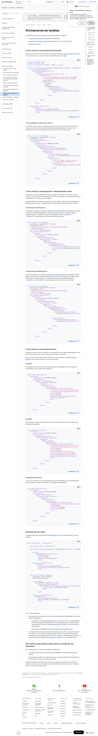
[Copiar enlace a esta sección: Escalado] (33, 419)
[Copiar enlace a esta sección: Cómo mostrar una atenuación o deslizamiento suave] (73, 191)
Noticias (24, 712)
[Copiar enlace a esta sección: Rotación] (33, 364)
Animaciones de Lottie (35, 44)
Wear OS (20, 7)
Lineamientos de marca (40, 728)
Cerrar (82, 23)
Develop (4, 7)
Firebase (56, 723)
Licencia (31, 728)
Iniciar (91, 23)
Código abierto (26, 709)
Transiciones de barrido (35, 38)
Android (24, 701)
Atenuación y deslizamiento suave (38, 41)
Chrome (49, 723)
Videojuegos (38, 701)
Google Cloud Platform (66, 723)
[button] (9, 23)
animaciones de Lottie (54, 535)
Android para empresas (25, 704)
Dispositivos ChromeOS (50, 708)
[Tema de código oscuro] (78, 60)
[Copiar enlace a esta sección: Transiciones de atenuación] (46, 208)
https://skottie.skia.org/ (49, 621)
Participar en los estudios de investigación (89, 713)
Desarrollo (19, 2)
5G (36, 715)
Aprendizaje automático (38, 704)
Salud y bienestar (39, 707)
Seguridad (25, 707)
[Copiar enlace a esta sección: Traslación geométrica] (43, 478)
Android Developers (30, 24)
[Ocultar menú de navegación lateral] (18, 733)
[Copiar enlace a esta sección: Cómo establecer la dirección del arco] (54, 123)
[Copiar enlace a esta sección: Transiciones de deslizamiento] (48, 271)
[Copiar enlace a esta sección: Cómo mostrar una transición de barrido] (62, 51)
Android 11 (62, 715)
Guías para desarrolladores (76, 707)
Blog (23, 714)
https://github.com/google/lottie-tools (62, 629)
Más (29, 2)
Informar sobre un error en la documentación (89, 706)
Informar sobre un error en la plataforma (90, 701)
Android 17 (63, 701)
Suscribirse (78, 732)
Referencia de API (77, 710)
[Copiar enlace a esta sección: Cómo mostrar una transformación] (57, 349)
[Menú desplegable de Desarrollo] (24, 2)
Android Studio (82, 2)
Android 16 (63, 703)
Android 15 (63, 706)
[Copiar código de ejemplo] (80, 60)
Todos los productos (80, 723)
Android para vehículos (51, 712)
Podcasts (24, 717)
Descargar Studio (77, 712)
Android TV (50, 715)
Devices (12, 7)
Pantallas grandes (52, 702)
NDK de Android (77, 715)
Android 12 (63, 713)
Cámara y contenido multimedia (40, 710)
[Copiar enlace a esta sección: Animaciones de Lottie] (46, 532)
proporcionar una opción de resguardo (51, 637)
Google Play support (90, 709)
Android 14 (63, 708)
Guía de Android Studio (76, 703)
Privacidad (37, 713)
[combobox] (52, 1)
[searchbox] (10, 13)
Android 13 (62, 711)
